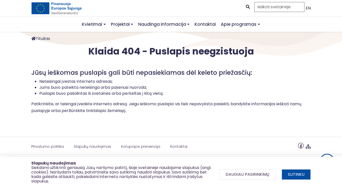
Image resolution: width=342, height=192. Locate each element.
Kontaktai (205, 24)
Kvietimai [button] (92, 24)
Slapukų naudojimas (92, 146)
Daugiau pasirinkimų (247, 174)
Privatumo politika (47, 146)
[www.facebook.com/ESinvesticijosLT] (301, 145)
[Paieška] (247, 7)
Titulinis (43, 39)
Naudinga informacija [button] (162, 24)
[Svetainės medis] (308, 145)
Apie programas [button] (238, 24)
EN (308, 8)
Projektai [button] (120, 24)
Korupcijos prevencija (140, 146)
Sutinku (296, 174)
